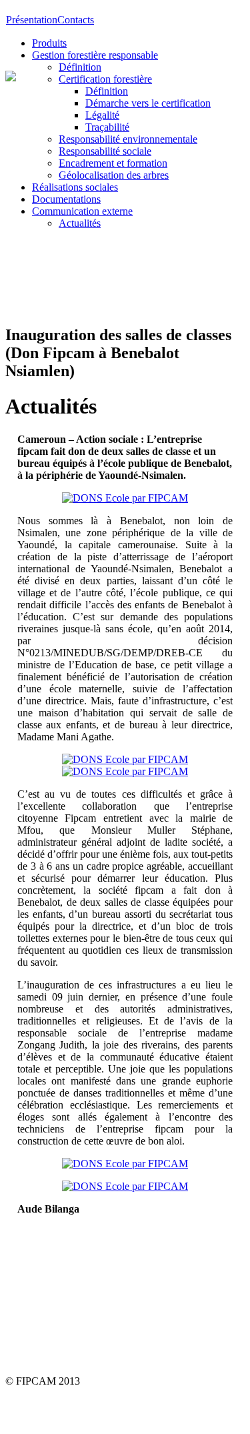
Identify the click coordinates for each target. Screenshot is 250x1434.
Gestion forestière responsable (95, 55)
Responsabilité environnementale (128, 139)
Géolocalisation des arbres (114, 175)
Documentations (66, 199)
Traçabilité (107, 127)
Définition (80, 67)
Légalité (102, 115)
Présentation (31, 19)
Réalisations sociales (75, 187)
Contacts (75, 19)
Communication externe (82, 211)
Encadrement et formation (113, 163)
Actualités (80, 223)
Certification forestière (105, 79)
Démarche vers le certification (148, 103)
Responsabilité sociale (105, 151)
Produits (49, 43)
